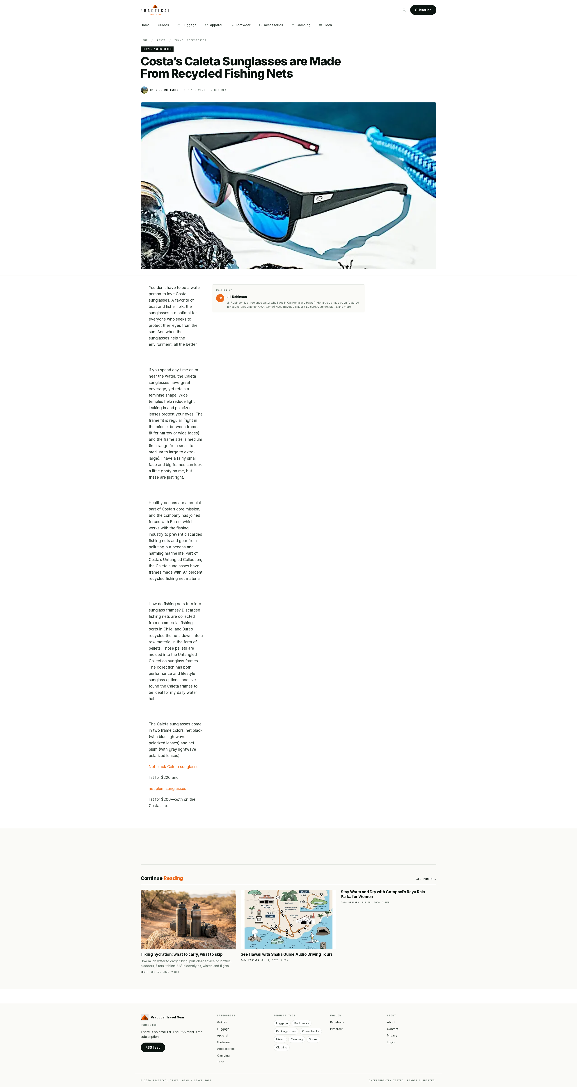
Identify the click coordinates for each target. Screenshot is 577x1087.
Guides (163, 25)
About (391, 1022)
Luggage (190, 25)
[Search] (404, 10)
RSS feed (153, 1047)
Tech (328, 25)
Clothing (281, 1047)
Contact (392, 1029)
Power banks (310, 1031)
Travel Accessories (190, 40)
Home (145, 25)
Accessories (273, 25)
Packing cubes (286, 1031)
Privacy (392, 1035)
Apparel (216, 25)
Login (391, 1042)
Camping (304, 25)
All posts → (426, 879)
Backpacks (301, 1023)
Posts (161, 40)
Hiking (280, 1039)
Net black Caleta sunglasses (175, 766)
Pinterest (336, 1029)
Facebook (337, 1022)
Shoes (313, 1039)
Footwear (243, 25)
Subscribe (423, 10)
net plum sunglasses (167, 788)
